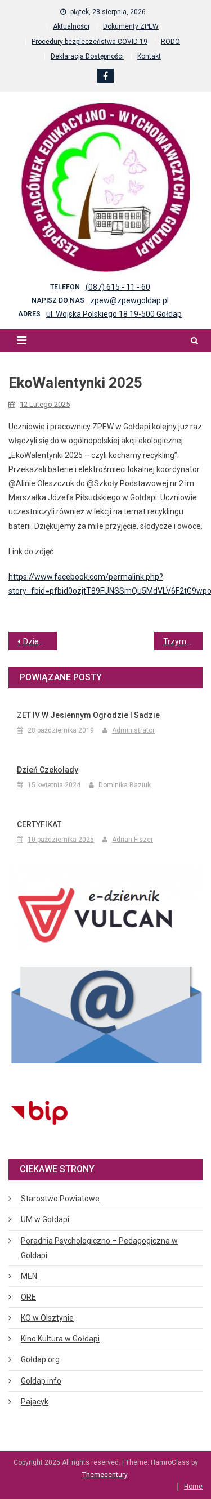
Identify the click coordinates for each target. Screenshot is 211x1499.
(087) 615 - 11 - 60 (118, 287)
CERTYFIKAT (39, 824)
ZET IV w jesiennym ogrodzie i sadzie (88, 715)
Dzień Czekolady (47, 769)
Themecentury (104, 1475)
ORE (28, 1296)
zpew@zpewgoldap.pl (129, 300)
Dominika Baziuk (124, 785)
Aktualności (71, 26)
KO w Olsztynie (47, 1317)
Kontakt (149, 56)
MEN (29, 1276)
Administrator (133, 730)
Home (193, 1487)
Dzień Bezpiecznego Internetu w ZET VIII (40, 641)
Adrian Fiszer (132, 839)
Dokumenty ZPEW (131, 26)
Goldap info (41, 1380)
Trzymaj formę (183, 641)
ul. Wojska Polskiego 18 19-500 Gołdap (114, 314)
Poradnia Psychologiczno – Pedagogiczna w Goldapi (99, 1248)
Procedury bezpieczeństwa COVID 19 (89, 42)
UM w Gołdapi (45, 1219)
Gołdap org (40, 1359)
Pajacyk (34, 1401)
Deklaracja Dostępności (87, 56)
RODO (170, 42)
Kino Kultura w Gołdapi (60, 1338)
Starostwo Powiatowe (60, 1198)
